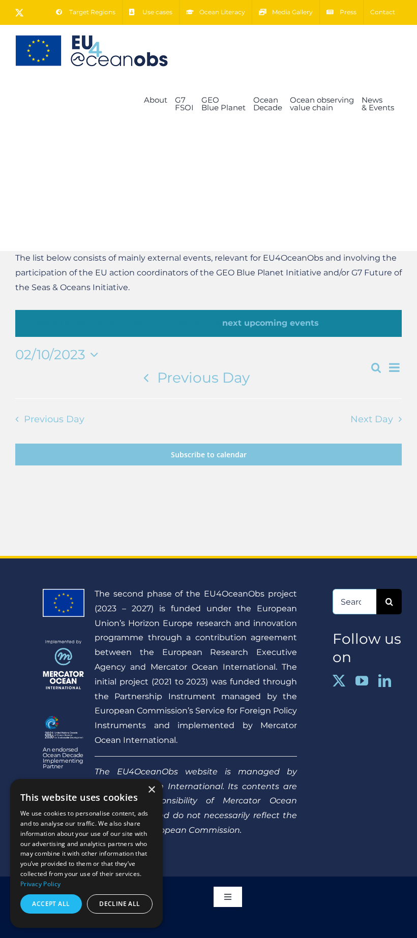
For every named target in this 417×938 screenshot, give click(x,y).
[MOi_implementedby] (63, 643)
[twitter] (339, 680)
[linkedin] (384, 680)
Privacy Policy (40, 884)
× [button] (151, 790)
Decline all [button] (119, 903)
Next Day (371, 419)
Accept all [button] (51, 903)
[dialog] (86, 853)
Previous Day (203, 377)
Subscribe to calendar (209, 454)
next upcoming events (270, 323)
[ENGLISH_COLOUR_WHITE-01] (63, 716)
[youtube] (361, 680)
